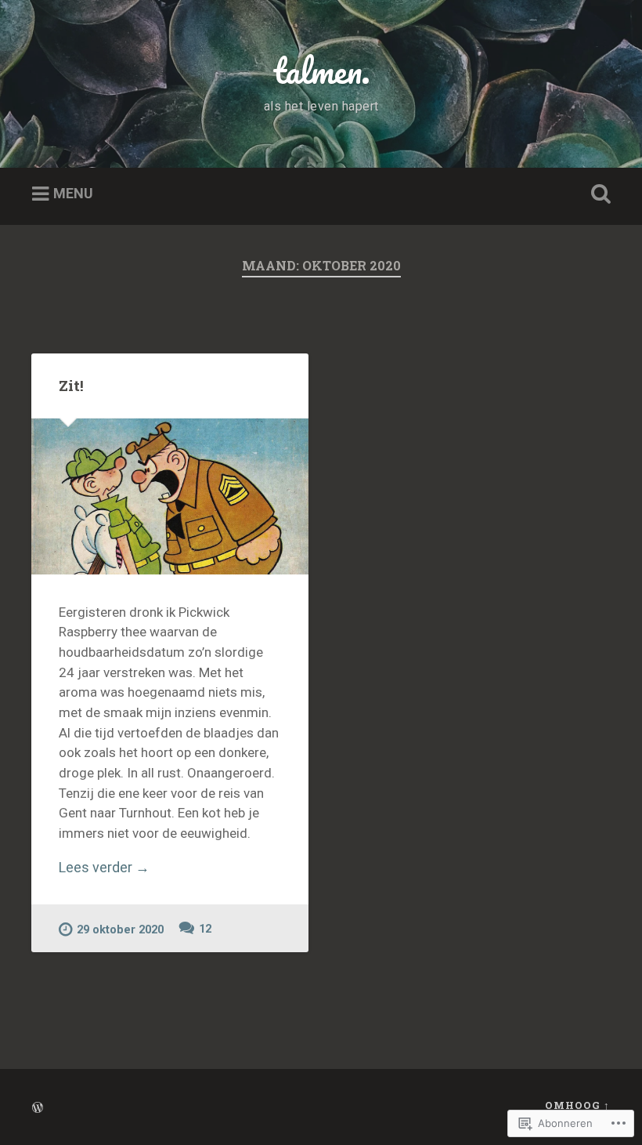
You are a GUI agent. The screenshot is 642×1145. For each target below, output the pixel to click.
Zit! (71, 385)
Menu (73, 194)
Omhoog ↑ (577, 1105)
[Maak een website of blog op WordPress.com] (37, 1108)
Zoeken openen (597, 194)
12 (205, 929)
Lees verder (104, 867)
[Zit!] (169, 496)
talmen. (321, 70)
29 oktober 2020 (120, 930)
